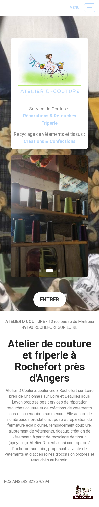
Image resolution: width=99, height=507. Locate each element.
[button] (15, 216)
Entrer (49, 299)
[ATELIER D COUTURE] (49, 69)
